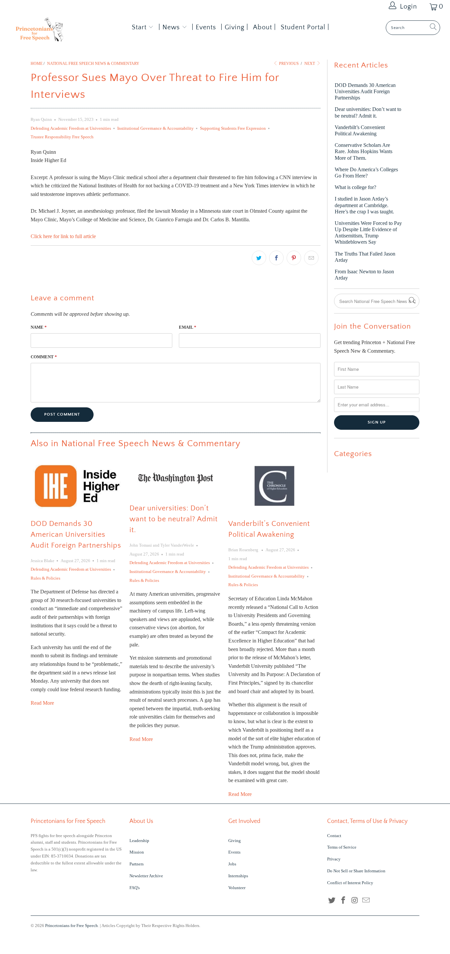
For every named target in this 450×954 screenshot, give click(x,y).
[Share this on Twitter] (259, 258)
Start (139, 27)
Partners (136, 863)
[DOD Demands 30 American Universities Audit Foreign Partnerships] (77, 485)
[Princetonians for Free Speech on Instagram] (355, 900)
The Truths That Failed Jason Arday (365, 257)
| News (170, 27)
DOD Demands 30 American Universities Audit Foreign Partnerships (76, 535)
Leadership (139, 840)
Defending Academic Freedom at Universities (71, 128)
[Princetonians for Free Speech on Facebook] (344, 900)
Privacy (334, 859)
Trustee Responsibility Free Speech (62, 136)
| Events (204, 27)
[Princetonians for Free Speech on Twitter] (332, 900)
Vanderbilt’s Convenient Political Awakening (360, 130)
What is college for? (355, 187)
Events (234, 852)
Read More (42, 703)
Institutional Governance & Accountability (155, 128)
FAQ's (134, 887)
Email (187, 327)
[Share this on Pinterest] (294, 258)
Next (310, 63)
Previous (288, 63)
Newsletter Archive (146, 875)
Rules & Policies (45, 578)
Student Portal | (305, 27)
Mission (136, 852)
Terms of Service (341, 847)
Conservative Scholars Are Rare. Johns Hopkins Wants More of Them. (363, 151)
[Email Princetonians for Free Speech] (366, 900)
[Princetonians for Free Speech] (39, 31)
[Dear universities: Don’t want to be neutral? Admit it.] (175, 478)
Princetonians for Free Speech (71, 925)
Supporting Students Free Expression (233, 128)
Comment (44, 356)
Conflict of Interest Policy (350, 882)
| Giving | (234, 27)
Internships (238, 875)
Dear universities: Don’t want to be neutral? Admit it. (173, 519)
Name (39, 327)
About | (264, 27)
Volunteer (236, 887)
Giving (234, 840)
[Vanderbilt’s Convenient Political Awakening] (274, 486)
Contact (334, 835)
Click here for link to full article (63, 236)
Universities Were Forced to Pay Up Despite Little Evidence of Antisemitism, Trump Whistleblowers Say (368, 232)
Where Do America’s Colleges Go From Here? (366, 172)
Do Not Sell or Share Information (356, 870)
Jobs (232, 863)
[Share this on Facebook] (276, 258)
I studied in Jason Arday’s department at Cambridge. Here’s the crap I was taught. (364, 205)
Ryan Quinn (41, 119)
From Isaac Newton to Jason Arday (364, 275)
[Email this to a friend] (311, 258)
